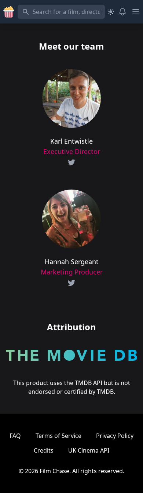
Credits (44, 450)
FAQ (15, 436)
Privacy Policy (114, 436)
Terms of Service (58, 436)
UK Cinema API (88, 450)
